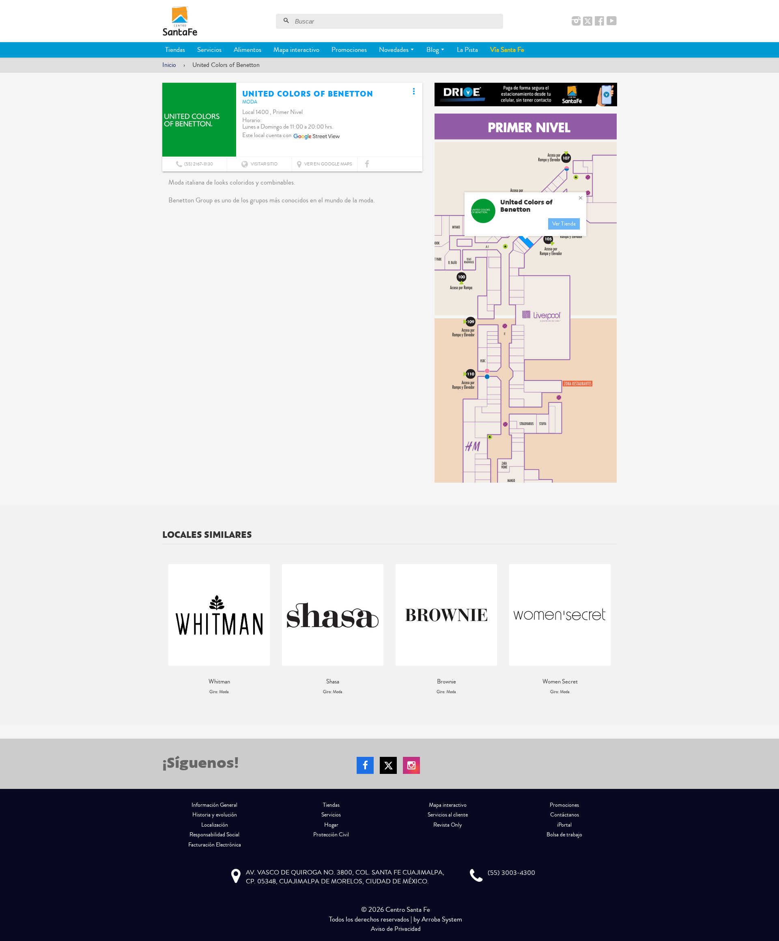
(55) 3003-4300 (511, 872)
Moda (249, 102)
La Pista (467, 50)
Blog (433, 50)
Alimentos (247, 50)
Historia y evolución (214, 815)
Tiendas (175, 50)
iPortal (564, 825)
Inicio (169, 64)
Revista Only (447, 825)
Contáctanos (564, 815)
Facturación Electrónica (214, 845)
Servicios (209, 50)
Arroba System (442, 919)
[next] (608, 630)
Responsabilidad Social (214, 835)
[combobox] (398, 21)
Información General (214, 805)
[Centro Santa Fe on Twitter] (587, 21)
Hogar (331, 825)
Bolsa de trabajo (564, 835)
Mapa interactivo (296, 50)
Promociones (349, 50)
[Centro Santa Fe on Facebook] (599, 21)
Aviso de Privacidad (396, 928)
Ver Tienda (564, 224)
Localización (214, 825)
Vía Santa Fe (507, 50)
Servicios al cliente (448, 815)
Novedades (394, 50)
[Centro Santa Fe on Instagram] (576, 21)
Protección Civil (331, 835)
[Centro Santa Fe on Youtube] (612, 21)
